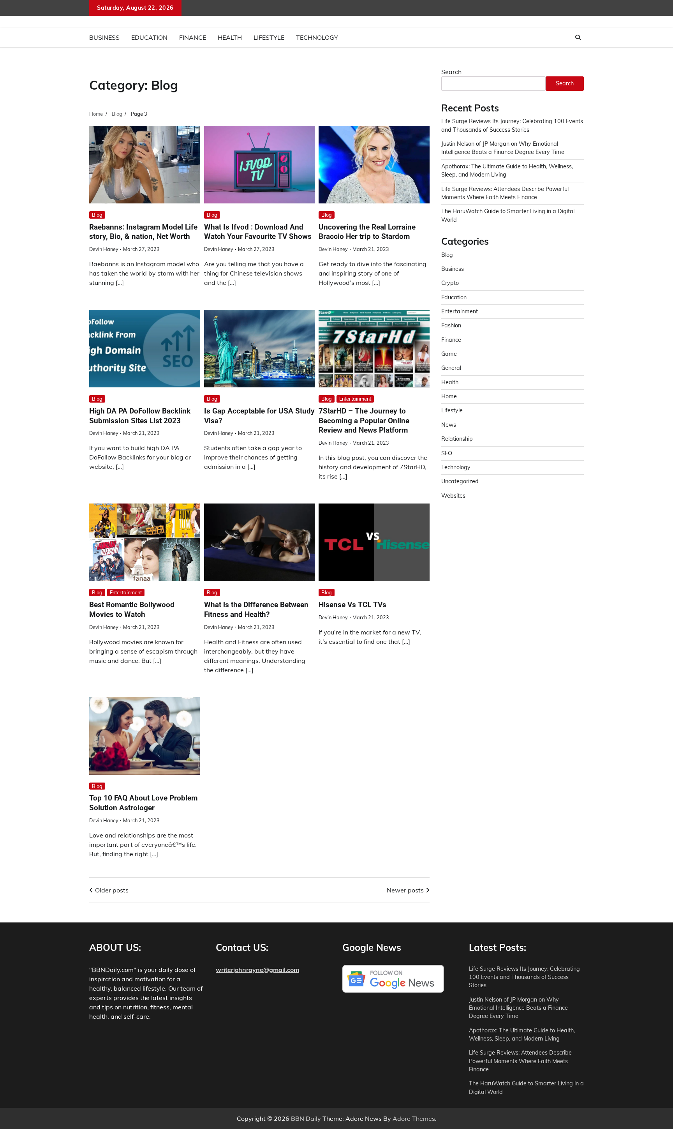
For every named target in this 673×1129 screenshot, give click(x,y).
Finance (192, 37)
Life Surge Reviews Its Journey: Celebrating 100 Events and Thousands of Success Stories (524, 977)
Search (451, 72)
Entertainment (355, 399)
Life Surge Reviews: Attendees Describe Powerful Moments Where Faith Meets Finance (520, 1061)
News (448, 424)
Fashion (451, 325)
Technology (317, 37)
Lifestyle (269, 37)
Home (449, 396)
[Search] (578, 37)
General (451, 367)
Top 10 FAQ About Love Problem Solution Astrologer (143, 802)
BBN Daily (306, 1118)
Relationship (457, 438)
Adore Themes (414, 1118)
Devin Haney (103, 249)
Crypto (450, 282)
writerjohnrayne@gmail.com (257, 970)
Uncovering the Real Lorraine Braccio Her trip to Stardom (367, 232)
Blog (97, 215)
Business (104, 37)
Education (149, 37)
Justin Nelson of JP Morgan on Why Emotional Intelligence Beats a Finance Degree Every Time (518, 1008)
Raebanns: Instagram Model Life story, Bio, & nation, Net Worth (143, 232)
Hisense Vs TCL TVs (352, 604)
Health (230, 37)
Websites (453, 495)
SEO (446, 452)
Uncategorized (460, 481)
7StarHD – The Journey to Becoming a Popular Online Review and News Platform (364, 420)
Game (449, 353)
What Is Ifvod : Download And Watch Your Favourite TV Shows (258, 232)
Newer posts (405, 890)
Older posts (112, 890)
